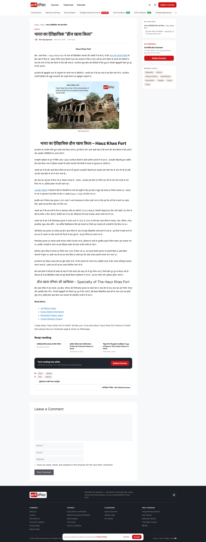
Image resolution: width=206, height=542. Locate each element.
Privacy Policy (35, 526)
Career (169, 80)
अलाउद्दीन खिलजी (40, 190)
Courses (55, 5)
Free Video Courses (149, 522)
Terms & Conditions (37, 522)
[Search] (149, 5)
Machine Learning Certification (78, 515)
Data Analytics (69, 13)
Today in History (151, 76)
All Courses (71, 522)
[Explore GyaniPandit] (155, 5)
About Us (33, 512)
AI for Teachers (142, 13)
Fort (40, 377)
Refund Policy (35, 529)
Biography (149, 72)
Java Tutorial (147, 515)
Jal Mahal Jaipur (48, 308)
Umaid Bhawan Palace (51, 319)
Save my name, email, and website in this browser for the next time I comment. (75, 465)
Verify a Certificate (74, 526)
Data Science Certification (76, 512)
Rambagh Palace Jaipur (52, 315)
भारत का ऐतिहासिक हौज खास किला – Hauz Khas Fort (159, 27)
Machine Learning (53, 13)
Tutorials (82, 5)
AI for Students (121, 13)
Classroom (68, 5)
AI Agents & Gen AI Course (94, 13)
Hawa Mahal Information (52, 312)
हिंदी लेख (144, 526)
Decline (126, 537)
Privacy (155, 538)
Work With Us (35, 519)
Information (150, 80)
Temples (161, 80)
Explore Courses (167, 5)
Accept (137, 537)
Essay (148, 84)
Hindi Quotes (165, 76)
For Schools (109, 519)
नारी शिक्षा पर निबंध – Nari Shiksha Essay (116, 387)
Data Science (36, 13)
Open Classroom (111, 512)
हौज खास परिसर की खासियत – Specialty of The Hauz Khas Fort (160, 33)
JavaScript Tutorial (149, 519)
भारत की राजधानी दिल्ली (118, 55)
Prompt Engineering (163, 13)
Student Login (110, 515)
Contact (32, 515)
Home (36, 25)
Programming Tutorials (151, 512)
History (49, 373)
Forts (42, 25)
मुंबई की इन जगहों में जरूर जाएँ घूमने (49, 381)
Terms (161, 538)
